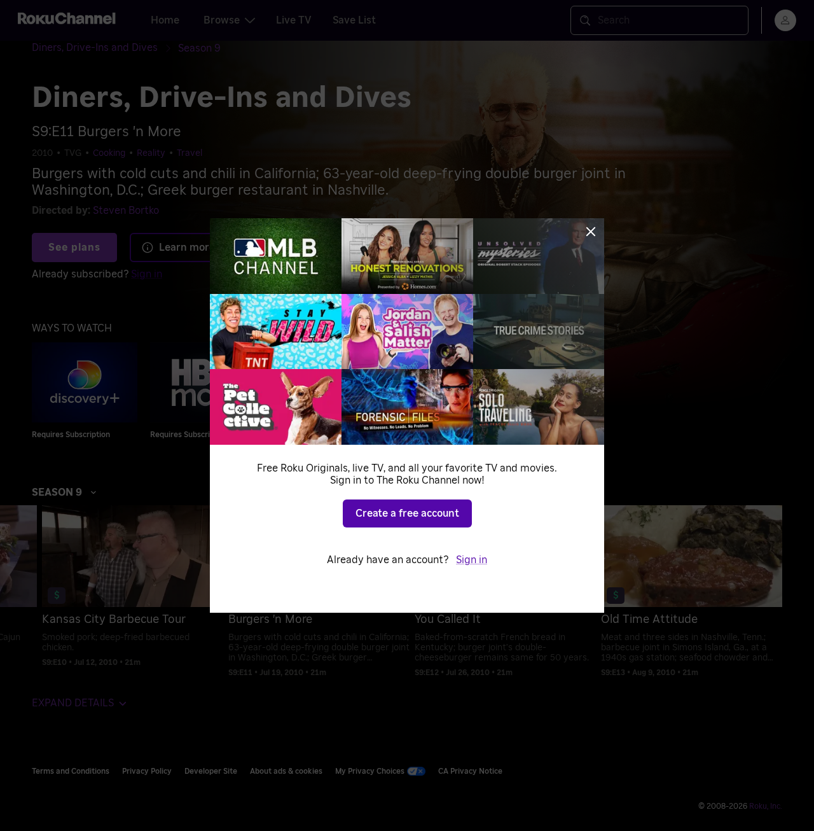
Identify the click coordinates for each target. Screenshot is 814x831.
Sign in (471, 560)
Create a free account (407, 513)
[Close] (591, 231)
